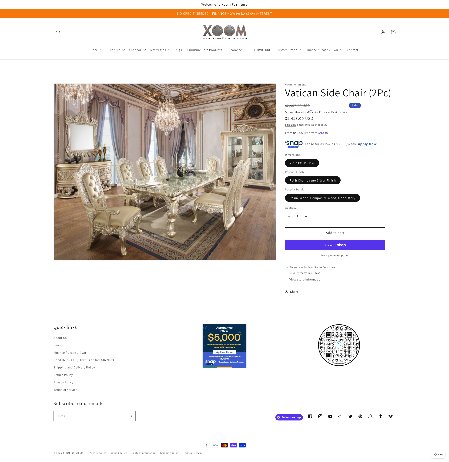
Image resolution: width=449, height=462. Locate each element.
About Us (60, 338)
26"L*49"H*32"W (302, 163)
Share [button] (294, 291)
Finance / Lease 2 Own (69, 352)
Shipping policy (169, 452)
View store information (305, 279)
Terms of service (65, 390)
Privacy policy (97, 452)
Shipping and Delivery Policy (74, 367)
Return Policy (63, 375)
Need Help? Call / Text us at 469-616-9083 (83, 360)
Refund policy (118, 452)
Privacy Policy (63, 382)
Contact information (144, 452)
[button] (58, 32)
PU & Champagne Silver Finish (313, 180)
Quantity (290, 208)
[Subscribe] (130, 416)
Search (58, 345)
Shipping (290, 124)
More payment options (335, 255)
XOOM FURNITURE (73, 452)
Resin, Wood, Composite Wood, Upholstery (323, 198)
